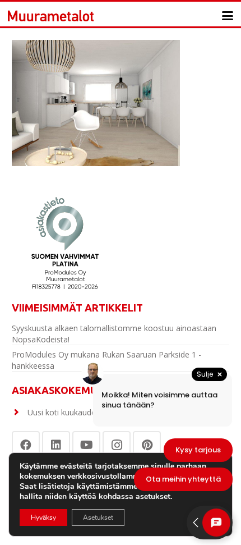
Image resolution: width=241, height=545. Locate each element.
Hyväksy (43, 517)
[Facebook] (26, 445)
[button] (227, 15)
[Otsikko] (51, 15)
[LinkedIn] (56, 445)
